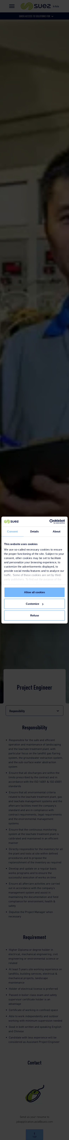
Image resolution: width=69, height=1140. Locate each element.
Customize (32, 603)
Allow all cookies (34, 592)
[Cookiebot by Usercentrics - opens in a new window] (49, 521)
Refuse (34, 615)
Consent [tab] (12, 531)
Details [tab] (34, 531)
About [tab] (57, 531)
